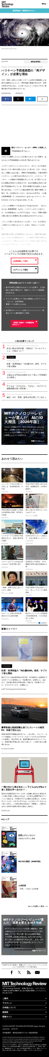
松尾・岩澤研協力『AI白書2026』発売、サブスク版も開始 (27, 361)
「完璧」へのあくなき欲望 (28, 887)
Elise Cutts (6, 810)
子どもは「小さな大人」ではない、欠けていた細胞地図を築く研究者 (27, 386)
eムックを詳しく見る (36, 906)
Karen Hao (7, 93)
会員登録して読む (20, 261)
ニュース (4, 61)
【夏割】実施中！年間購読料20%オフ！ (23, 324)
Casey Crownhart (8, 749)
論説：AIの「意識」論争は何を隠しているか (26, 395)
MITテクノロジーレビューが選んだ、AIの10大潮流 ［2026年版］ (23, 417)
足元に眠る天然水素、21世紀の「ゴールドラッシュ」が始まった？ (26, 348)
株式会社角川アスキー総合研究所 (25, 1033)
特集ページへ (36, 441)
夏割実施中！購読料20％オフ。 (24, 11)
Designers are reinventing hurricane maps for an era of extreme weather (22, 67)
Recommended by (32, 622)
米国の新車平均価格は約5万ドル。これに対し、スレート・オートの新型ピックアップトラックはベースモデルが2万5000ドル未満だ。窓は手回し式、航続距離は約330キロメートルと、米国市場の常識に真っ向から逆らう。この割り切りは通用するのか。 (24, 739)
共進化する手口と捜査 (26, 837)
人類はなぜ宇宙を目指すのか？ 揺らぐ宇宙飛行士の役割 (27, 374)
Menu (44, 4)
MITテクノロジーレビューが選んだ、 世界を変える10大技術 (23, 921)
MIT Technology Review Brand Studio (14, 689)
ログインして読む (20, 270)
